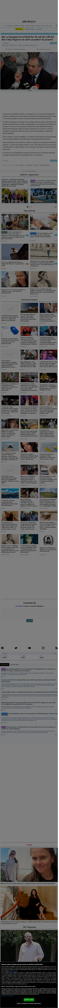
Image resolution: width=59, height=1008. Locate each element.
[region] (29, 985)
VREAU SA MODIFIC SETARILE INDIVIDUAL (29, 1003)
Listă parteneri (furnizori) (7, 995)
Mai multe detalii (13, 971)
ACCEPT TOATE (29, 999)
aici (6, 979)
